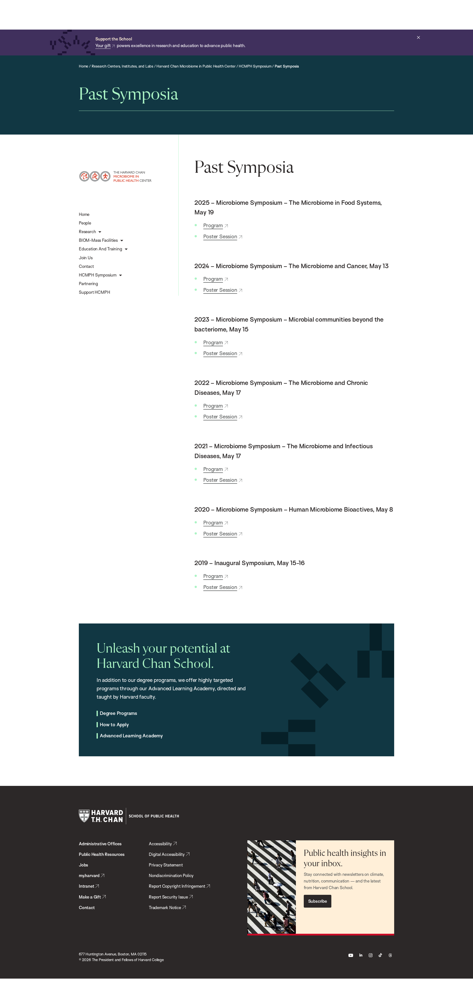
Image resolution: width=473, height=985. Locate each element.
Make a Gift (90, 896)
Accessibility (160, 843)
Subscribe (317, 901)
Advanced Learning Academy (131, 736)
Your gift (103, 45)
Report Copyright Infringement (177, 886)
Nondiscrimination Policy (171, 875)
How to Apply (114, 724)
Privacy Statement (166, 864)
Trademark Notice (165, 907)
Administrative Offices (100, 843)
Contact (87, 907)
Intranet (86, 886)
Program (213, 225)
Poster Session (220, 236)
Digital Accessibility (167, 854)
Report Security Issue (168, 896)
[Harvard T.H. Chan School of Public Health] (129, 816)
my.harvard (89, 875)
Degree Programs (118, 713)
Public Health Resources (101, 854)
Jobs (83, 864)
